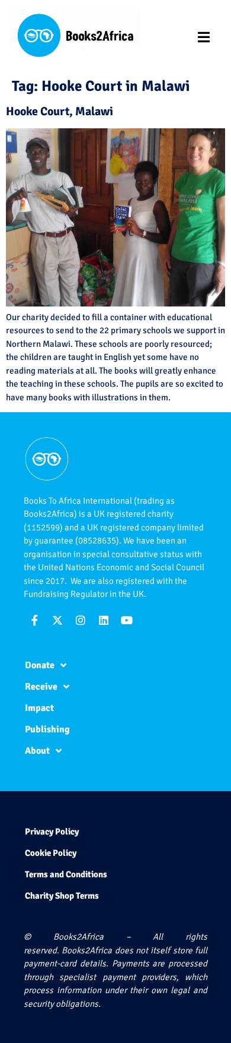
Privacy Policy (52, 831)
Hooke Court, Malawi (59, 111)
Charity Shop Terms (62, 895)
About (37, 751)
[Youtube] (126, 620)
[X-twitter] (57, 620)
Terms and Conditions (66, 874)
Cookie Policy (50, 853)
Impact (39, 708)
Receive (41, 687)
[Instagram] (80, 620)
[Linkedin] (103, 620)
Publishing (47, 729)
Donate (39, 665)
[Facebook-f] (34, 620)
